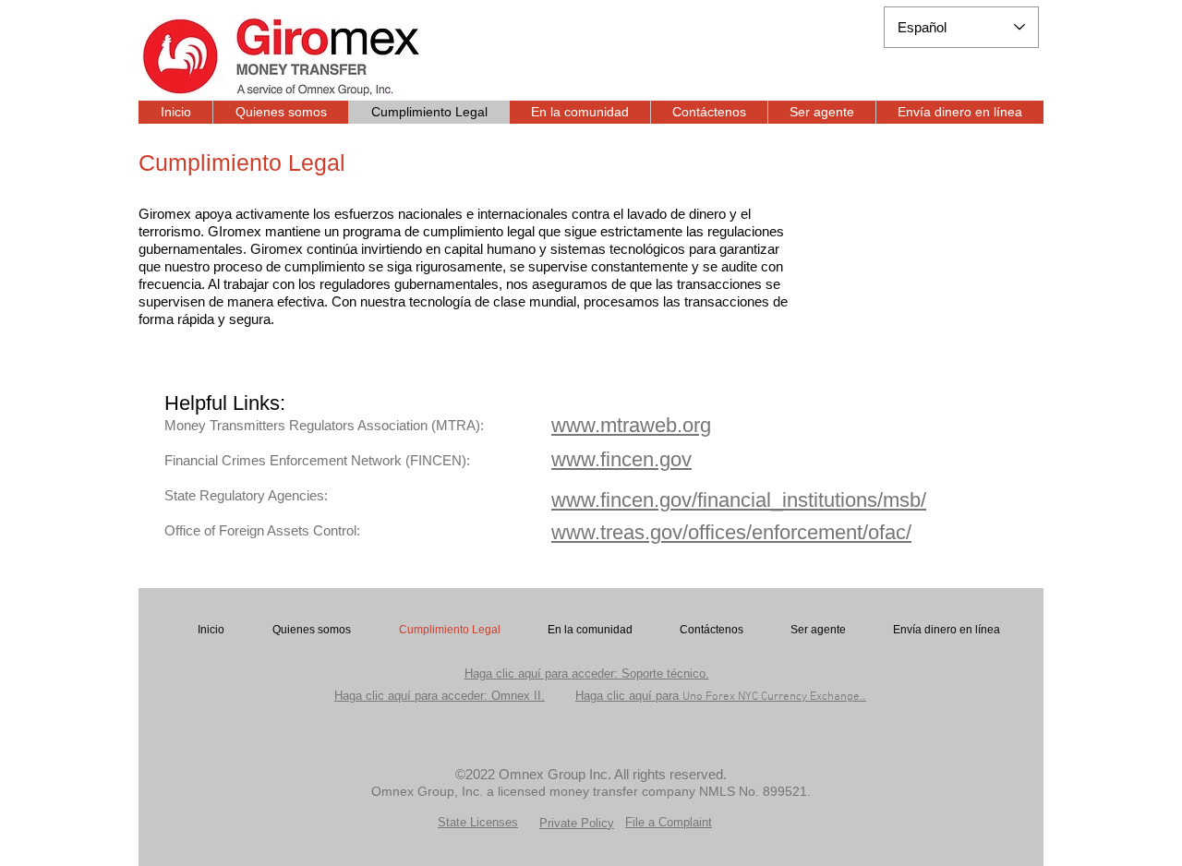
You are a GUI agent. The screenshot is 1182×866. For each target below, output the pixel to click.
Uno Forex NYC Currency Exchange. (720, 697)
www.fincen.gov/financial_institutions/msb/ (738, 499)
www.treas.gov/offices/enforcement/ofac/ (731, 532)
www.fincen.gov (621, 459)
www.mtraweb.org (631, 425)
